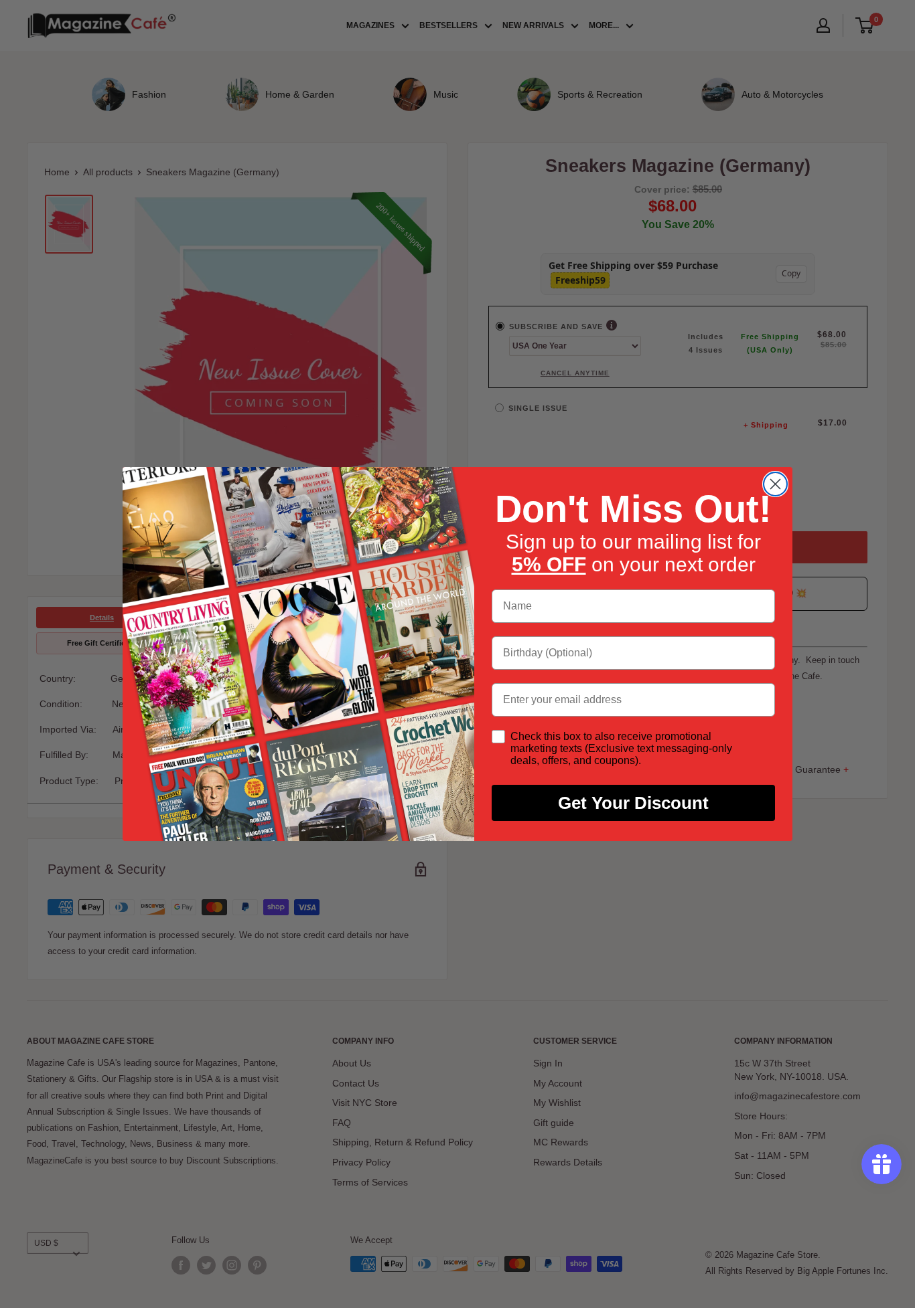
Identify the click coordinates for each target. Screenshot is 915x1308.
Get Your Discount (633, 803)
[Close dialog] (775, 484)
